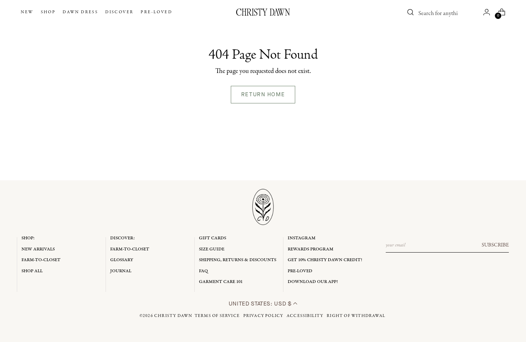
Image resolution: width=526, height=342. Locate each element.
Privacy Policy (263, 316)
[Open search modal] (410, 12)
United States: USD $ (261, 303)
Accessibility (305, 316)
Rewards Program (310, 249)
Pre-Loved (300, 271)
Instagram (302, 238)
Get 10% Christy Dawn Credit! (325, 260)
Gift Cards (212, 238)
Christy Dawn (173, 316)
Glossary (121, 260)
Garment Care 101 (221, 282)
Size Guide (211, 249)
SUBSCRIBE (495, 245)
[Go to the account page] (486, 12)
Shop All (32, 271)
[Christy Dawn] (263, 12)
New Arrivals (38, 249)
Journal (120, 271)
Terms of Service (217, 316)
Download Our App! (313, 282)
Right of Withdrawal (356, 316)
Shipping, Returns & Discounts (237, 260)
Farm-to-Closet (40, 260)
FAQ (203, 271)
